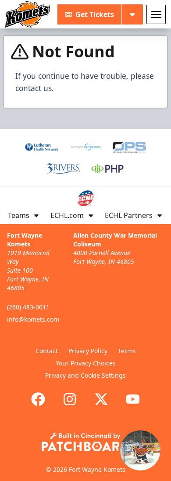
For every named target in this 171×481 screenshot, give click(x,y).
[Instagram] (69, 399)
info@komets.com (33, 319)
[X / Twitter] (101, 399)
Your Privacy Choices (86, 363)
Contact (47, 351)
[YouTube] (133, 399)
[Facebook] (38, 399)
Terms (127, 351)
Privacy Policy (87, 351)
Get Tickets (94, 14)
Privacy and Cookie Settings (85, 375)
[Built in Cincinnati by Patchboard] (85, 441)
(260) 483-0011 (28, 307)
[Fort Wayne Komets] (27, 14)
